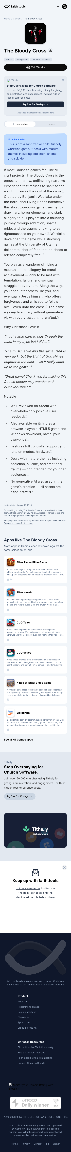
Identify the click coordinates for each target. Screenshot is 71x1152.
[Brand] (35, 958)
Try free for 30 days (17, 796)
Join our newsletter (28, 888)
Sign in (56, 1143)
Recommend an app (29, 1006)
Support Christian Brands (31, 1063)
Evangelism (22, 59)
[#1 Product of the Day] (35, 1103)
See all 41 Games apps (18, 739)
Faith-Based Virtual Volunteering (35, 1057)
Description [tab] (22, 124)
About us (22, 1001)
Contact (38, 1143)
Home (7, 18)
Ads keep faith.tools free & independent (36, 112)
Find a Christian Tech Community (35, 1047)
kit (47, 1143)
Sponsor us (24, 1022)
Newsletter (24, 1017)
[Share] (50, 50)
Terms (14, 1143)
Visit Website (38, 67)
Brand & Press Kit (27, 1027)
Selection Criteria (27, 1012)
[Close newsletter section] (64, 867)
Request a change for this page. (18, 523)
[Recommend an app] (57, 6)
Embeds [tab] (51, 124)
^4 (49, 341)
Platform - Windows (41, 59)
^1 (63, 190)
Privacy (26, 1143)
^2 (48, 233)
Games (16, 18)
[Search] (64, 6)
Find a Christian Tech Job (31, 1052)
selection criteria (22, 550)
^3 (43, 254)
